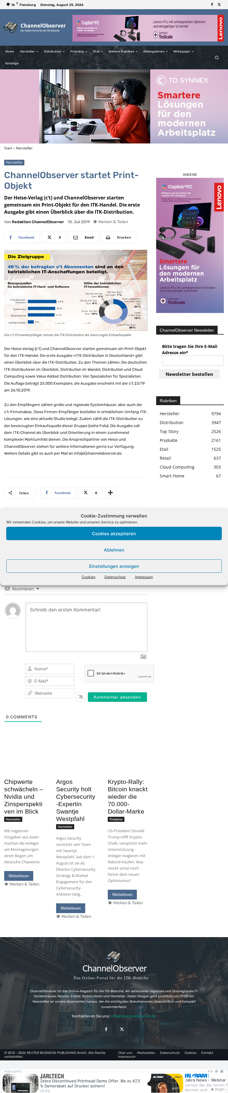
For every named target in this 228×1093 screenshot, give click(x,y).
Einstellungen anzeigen (114, 566)
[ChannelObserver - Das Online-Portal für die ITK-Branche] (35, 27)
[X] (219, 4)
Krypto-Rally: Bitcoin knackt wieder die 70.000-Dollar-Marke (128, 796)
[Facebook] (212, 4)
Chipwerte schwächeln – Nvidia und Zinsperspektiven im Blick (23, 796)
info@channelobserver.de (133, 1016)
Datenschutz (115, 577)
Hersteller (24, 148)
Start (8, 148)
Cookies (88, 577)
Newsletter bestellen (189, 374)
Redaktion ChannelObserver (38, 222)
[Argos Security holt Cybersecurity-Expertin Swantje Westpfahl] (76, 765)
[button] (217, 57)
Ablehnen (114, 549)
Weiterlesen (19, 876)
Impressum (144, 577)
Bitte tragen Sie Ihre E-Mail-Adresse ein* (190, 349)
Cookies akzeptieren (114, 533)
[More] (110, 493)
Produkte (116, 819)
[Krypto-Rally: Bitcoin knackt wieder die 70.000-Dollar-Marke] (128, 765)
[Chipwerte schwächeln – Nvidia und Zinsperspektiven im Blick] (24, 765)
